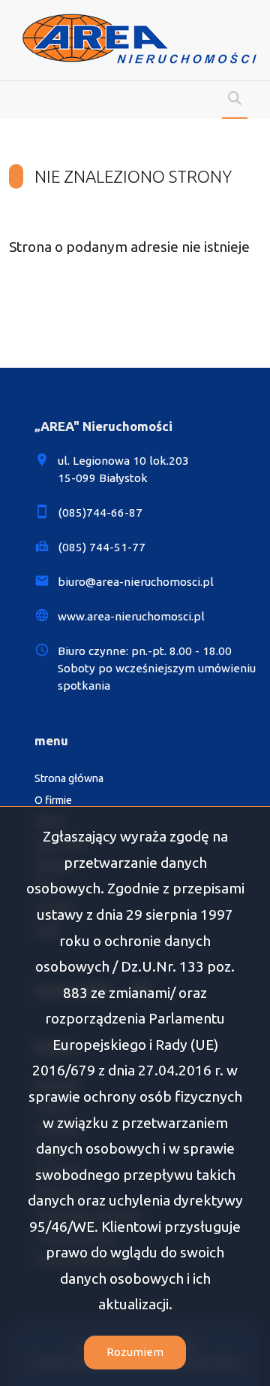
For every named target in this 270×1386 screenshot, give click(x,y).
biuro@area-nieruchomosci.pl (136, 581)
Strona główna (69, 778)
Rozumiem (135, 1351)
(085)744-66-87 (100, 512)
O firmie (53, 800)
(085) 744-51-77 (102, 547)
